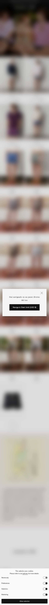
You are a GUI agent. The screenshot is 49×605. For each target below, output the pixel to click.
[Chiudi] (42, 293)
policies (25, 573)
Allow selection (25, 601)
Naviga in (24, 307)
